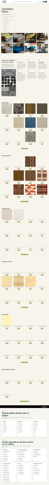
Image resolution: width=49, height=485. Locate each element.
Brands (12, 1)
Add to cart (19, 328)
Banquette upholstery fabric (6, 479)
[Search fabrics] (43, 1)
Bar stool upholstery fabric (6, 477)
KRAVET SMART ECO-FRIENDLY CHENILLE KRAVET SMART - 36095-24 (30, 326)
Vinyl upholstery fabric (36, 468)
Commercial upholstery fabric (6, 451)
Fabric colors (4, 426)
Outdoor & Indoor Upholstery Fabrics (8, 20)
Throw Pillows (29, 1)
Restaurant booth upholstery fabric (22, 451)
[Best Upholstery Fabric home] (4, 1)
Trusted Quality (5, 21)
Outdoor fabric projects (5, 456)
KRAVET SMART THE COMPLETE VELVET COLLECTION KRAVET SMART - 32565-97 (19, 341)
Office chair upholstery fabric (21, 456)
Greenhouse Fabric (5, 26)
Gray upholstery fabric (20, 470)
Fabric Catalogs (25, 1)
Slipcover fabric (35, 456)
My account (35, 435)
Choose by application (6, 19)
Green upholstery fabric (21, 468)
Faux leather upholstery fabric (37, 470)
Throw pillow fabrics (5, 458)
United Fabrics (4, 25)
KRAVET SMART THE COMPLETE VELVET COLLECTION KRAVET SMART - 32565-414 (19, 326)
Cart (34, 433)
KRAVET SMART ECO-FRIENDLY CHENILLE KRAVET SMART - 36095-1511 (7, 355)
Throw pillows (35, 428)
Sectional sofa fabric (5, 468)
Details (7, 328)
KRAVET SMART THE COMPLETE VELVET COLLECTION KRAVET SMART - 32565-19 (42, 326)
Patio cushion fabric (36, 451)
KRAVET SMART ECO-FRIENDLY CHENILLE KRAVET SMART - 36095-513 (30, 341)
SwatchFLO (35, 426)
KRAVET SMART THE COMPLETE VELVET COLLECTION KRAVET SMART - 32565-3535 (42, 355)
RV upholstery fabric (20, 458)
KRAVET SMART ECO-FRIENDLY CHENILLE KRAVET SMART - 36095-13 (42, 341)
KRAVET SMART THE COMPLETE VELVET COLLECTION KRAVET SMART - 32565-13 (19, 355)
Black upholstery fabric (21, 472)
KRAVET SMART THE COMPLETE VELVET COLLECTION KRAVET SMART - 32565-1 (7, 326)
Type (14, 1)
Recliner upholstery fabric (6, 470)
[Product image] (7, 108)
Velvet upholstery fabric (36, 472)
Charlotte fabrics (20, 426)
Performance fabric (5, 428)
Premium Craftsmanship (6, 22)
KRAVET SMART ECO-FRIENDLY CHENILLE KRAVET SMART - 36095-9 (7, 341)
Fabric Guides (20, 1)
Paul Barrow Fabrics (5, 28)
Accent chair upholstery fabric (6, 472)
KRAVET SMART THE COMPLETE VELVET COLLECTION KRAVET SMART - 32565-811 (30, 355)
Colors (17, 1)
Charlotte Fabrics (5, 27)
